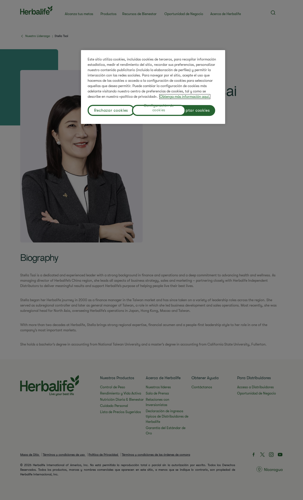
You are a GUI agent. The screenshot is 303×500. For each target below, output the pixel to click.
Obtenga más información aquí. (185, 97)
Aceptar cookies (194, 110)
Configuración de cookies (159, 108)
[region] (153, 87)
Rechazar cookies (111, 110)
